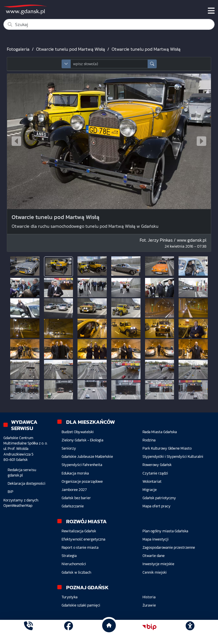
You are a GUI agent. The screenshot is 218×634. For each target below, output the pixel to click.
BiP (10, 491)
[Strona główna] (28, 627)
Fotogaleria (18, 49)
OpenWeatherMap (17, 505)
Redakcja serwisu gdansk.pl (22, 472)
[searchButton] (152, 63)
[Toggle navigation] (211, 11)
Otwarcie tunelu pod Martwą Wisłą (70, 49)
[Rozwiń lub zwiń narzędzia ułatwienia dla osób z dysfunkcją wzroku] (190, 627)
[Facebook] (68, 627)
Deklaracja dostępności (26, 483)
